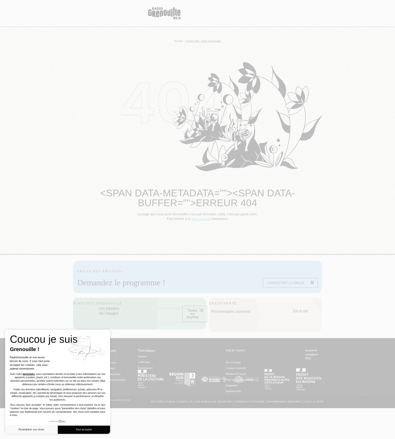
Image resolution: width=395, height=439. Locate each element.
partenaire (29, 374)
